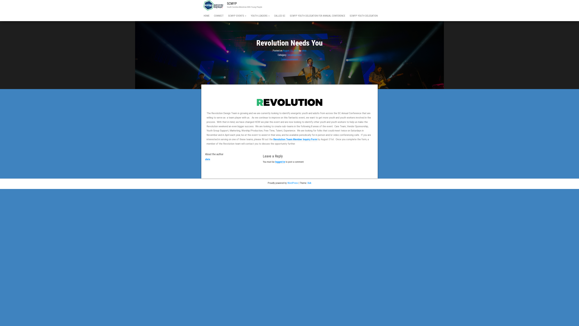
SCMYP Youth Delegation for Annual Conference (317, 15)
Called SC (279, 15)
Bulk (309, 183)
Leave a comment (289, 59)
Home (206, 15)
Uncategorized (294, 55)
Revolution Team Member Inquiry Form (295, 139)
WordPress (292, 183)
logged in (280, 161)
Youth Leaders (259, 15)
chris (304, 50)
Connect (219, 15)
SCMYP (232, 3)
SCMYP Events (236, 15)
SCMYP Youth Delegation (364, 15)
